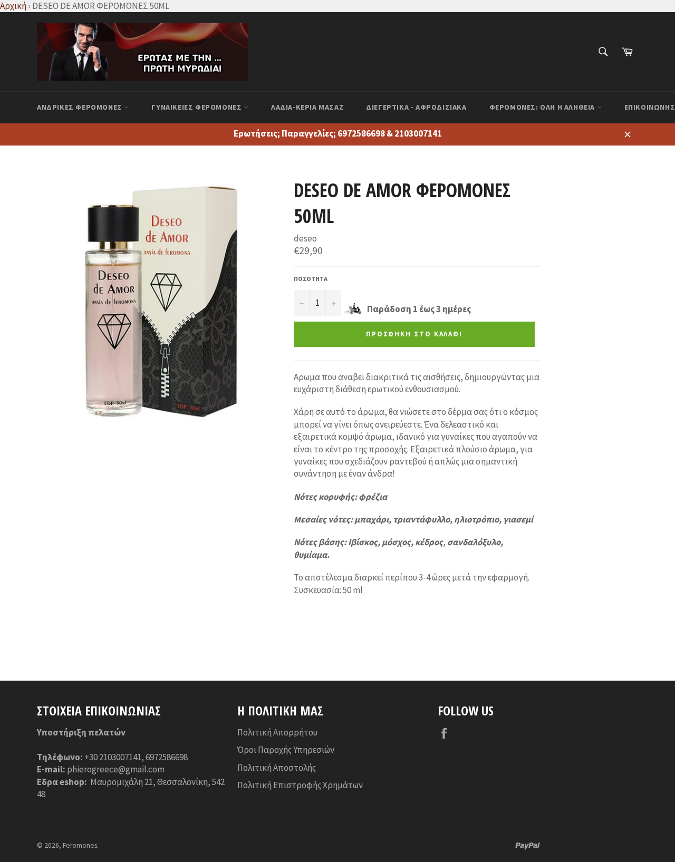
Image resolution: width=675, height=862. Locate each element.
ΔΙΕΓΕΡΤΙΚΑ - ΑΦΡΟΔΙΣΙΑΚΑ (416, 107)
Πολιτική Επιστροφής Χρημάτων (300, 785)
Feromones (80, 845)
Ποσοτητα (310, 279)
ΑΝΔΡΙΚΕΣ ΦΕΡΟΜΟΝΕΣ (80, 107)
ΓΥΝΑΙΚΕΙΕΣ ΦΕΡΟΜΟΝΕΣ (197, 107)
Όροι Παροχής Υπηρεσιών (285, 750)
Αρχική (13, 6)
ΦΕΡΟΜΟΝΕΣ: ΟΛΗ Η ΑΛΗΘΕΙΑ (543, 107)
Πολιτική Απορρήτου (277, 732)
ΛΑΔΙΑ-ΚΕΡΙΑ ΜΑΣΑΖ (307, 107)
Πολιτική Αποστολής (276, 767)
